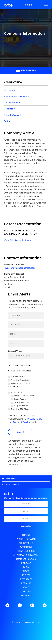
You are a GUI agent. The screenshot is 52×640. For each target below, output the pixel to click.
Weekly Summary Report (21, 383)
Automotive (26, 547)
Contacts (8, 109)
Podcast (26, 563)
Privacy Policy (34, 419)
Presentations (11, 103)
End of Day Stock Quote (20, 380)
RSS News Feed (12, 485)
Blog (26, 567)
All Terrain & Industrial (26, 555)
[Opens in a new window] (7, 607)
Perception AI (26, 543)
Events (26, 575)
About (26, 587)
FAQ (6, 121)
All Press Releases (18, 377)
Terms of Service (21, 422)
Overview (8, 90)
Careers (26, 591)
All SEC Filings (16, 392)
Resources (26, 579)
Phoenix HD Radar (26, 539)
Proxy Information (21, 406)
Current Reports (20, 399)
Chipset (26, 535)
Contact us (26, 595)
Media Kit (26, 583)
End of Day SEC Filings (20, 409)
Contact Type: (15, 351)
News (26, 571)
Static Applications (26, 559)
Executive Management (15, 96)
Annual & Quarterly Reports (24, 396)
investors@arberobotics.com (19, 268)
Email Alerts (10, 478)
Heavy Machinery (26, 551)
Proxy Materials (11, 115)
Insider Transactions (21, 402)
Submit (20, 432)
